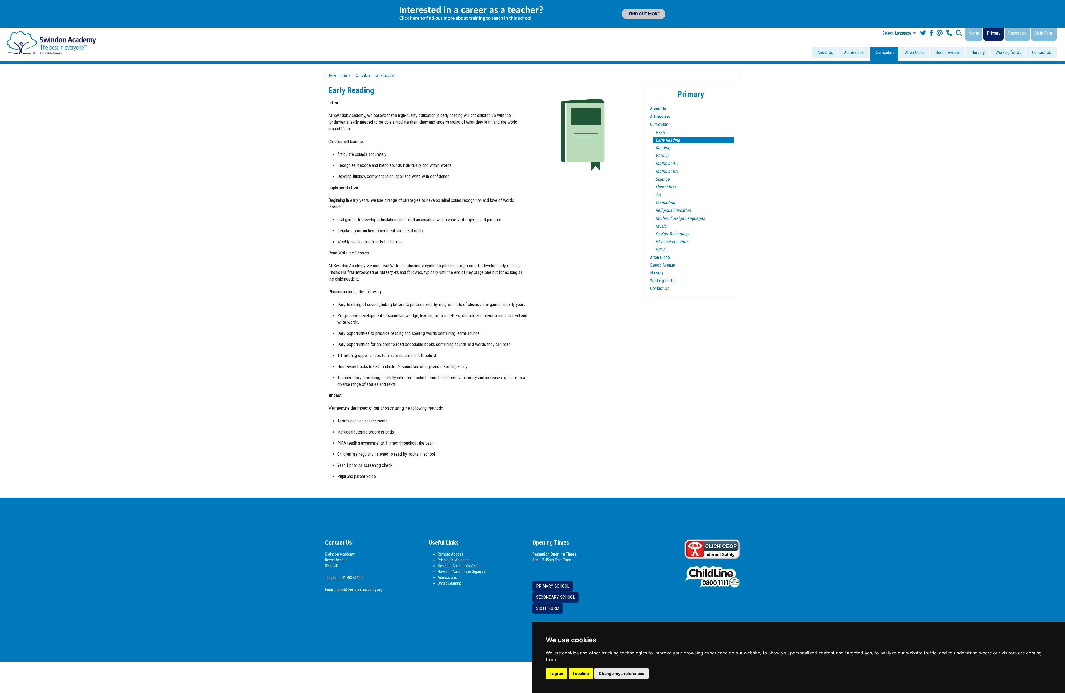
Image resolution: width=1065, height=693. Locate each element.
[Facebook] (931, 33)
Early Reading (668, 140)
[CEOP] (712, 548)
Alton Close (915, 52)
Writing (662, 155)
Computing (665, 202)
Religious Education (673, 210)
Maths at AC (667, 163)
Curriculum (885, 52)
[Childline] (712, 576)
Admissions (854, 52)
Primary (993, 33)
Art (658, 194)
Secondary (1017, 33)
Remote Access (450, 554)
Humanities (666, 187)
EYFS (660, 132)
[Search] (959, 33)
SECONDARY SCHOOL (555, 597)
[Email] (940, 33)
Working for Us (1008, 52)
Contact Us (1041, 52)
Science (663, 179)
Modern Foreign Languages (680, 218)
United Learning (450, 583)
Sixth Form (1043, 33)
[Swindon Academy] (51, 42)
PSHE (660, 249)
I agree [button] (556, 673)
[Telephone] (949, 33)
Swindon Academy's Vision (459, 566)
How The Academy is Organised (463, 571)
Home (973, 33)
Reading (663, 148)
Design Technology (672, 233)
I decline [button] (581, 673)
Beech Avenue (947, 52)
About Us (825, 52)
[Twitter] (923, 33)
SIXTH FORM (547, 608)
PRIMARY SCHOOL (552, 586)
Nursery (978, 52)
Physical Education (672, 241)
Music (661, 226)
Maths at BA (667, 171)
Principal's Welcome (454, 560)
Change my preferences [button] (621, 673)
